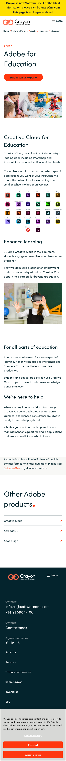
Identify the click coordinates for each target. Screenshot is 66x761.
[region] (33, 735)
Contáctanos (16, 627)
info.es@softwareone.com (27, 606)
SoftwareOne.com (48, 7)
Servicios (10, 652)
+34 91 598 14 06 (19, 612)
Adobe (33, 30)
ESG (7, 701)
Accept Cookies (33, 754)
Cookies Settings (32, 735)
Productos (43, 30)
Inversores (11, 691)
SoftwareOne (12, 468)
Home (6, 30)
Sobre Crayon (13, 682)
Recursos (10, 662)
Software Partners (19, 30)
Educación (55, 30)
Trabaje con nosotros (18, 672)
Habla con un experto (23, 77)
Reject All (33, 745)
